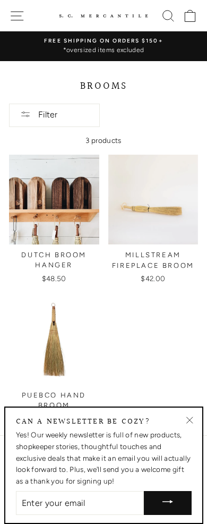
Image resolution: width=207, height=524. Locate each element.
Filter (46, 114)
